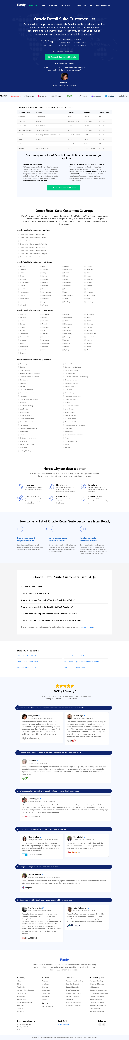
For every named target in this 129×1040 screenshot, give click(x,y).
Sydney (66, 350)
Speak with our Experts (24, 1002)
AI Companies (94, 987)
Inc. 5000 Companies (97, 1011)
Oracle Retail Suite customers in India (32, 257)
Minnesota (67, 282)
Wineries (68, 448)
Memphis (45, 346)
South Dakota (24, 298)
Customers (45, 996)
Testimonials (21, 987)
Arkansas (89, 266)
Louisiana (45, 279)
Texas (66, 298)
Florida (22, 273)
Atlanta (66, 321)
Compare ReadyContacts (25, 990)
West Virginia (91, 302)
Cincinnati (23, 340)
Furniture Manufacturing (27, 393)
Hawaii (66, 273)
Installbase (45, 984)
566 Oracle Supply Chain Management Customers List (83, 661)
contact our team (87, 627)
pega (93, 910)
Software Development (28, 438)
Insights (44, 999)
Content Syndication (72, 996)
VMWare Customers (97, 1002)
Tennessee (45, 298)
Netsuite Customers (96, 999)
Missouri (22, 286)
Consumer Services (71, 380)
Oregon (22, 295)
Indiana (44, 276)
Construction (24, 380)
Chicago (67, 314)
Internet (67, 402)
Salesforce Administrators (98, 990)
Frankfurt (23, 350)
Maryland (90, 279)
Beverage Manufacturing (73, 367)
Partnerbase (46, 993)
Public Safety (69, 428)
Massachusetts (25, 282)
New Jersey (46, 289)
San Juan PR (91, 330)
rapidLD (90, 718)
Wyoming (45, 305)
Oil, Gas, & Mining (70, 419)
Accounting (23, 364)
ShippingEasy (44, 763)
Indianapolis (46, 337)
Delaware (90, 269)
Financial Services (70, 386)
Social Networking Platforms (74, 435)
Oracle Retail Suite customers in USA (32, 234)
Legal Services (69, 409)
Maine (66, 279)
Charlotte (45, 334)
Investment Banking (26, 406)
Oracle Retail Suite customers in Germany (33, 250)
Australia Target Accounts (98, 1005)
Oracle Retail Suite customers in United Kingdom (35, 241)
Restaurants (69, 431)
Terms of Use (21, 993)
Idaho (88, 273)
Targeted (45, 981)
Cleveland (90, 324)
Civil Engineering (70, 373)
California (23, 269)
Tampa (44, 330)
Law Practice (24, 409)
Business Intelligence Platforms (30, 373)
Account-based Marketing (74, 981)
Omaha (66, 346)
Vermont (23, 302)
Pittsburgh (67, 330)
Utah (88, 298)
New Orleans (24, 346)
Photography (24, 425)
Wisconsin (23, 305)
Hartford (67, 343)
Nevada (89, 286)
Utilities (67, 444)
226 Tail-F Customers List (26, 667)
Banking (22, 367)
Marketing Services (26, 415)
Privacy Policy (21, 996)
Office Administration (27, 419)
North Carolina (24, 292)
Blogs (19, 984)
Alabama (23, 266)
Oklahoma (90, 292)
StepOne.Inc (90, 840)
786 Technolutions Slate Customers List (31, 656)
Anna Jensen (64, 82)
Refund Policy (21, 999)
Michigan (45, 282)
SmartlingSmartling (45, 910)
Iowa (66, 276)
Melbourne (90, 350)
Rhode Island (68, 295)
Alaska (44, 266)
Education (23, 383)
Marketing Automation (73, 1002)
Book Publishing (25, 370)
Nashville (89, 340)
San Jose (23, 317)
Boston (44, 317)
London (89, 346)
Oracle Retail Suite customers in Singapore (34, 254)
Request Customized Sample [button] (63, 57)
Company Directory (96, 981)
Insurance (23, 402)
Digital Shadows (47, 718)
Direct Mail (69, 999)
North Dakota (46, 292)
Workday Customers (97, 996)
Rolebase (45, 987)
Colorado (45, 269)
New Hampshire (25, 289)
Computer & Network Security (29, 377)
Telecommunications (71, 441)
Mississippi (90, 282)
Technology (23, 441)
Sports (67, 438)
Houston (45, 321)
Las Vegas (67, 337)
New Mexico (68, 289)
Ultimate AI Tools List (97, 984)
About (19, 981)
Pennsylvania (46, 295)
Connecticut (68, 269)
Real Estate (24, 431)
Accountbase (46, 990)
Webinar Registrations (73, 993)
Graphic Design (70, 393)
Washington (68, 302)
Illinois (22, 276)
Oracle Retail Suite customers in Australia (33, 244)
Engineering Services (71, 383)
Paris (43, 350)
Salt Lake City (91, 334)
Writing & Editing (25, 451)
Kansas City (68, 334)
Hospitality (23, 396)
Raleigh (66, 340)
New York (90, 289)
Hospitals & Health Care (73, 396)
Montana (45, 286)
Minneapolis (68, 324)
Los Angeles (46, 314)
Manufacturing (24, 412)
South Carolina (91, 295)
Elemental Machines (51, 840)
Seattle (22, 324)
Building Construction (71, 370)
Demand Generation (72, 987)
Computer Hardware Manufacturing (76, 377)
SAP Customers (95, 1008)
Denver (22, 327)
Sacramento (24, 334)
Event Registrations (72, 990)
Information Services (71, 399)
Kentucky (23, 279)
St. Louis (22, 330)
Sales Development (48, 1006)
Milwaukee (45, 340)
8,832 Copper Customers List (74, 667)
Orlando (89, 327)
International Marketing (73, 1005)
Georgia (44, 273)
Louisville (89, 343)
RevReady (20, 1005)
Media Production (70, 415)
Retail (22, 435)
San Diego (45, 327)
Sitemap (20, 1008)
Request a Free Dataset (101, 5)
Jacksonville (45, 343)
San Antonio (90, 337)
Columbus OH (24, 337)
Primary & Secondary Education (75, 425)
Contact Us (20, 1011)
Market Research (70, 412)
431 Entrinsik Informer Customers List (78, 656)
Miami (22, 321)
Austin (22, 343)
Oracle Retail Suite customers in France (32, 247)
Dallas (89, 317)
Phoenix (44, 324)
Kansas (89, 276)
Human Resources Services (29, 399)
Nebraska (67, 286)
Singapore (23, 353)
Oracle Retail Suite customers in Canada (33, 237)
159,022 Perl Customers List (27, 661)
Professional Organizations (28, 428)
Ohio (65, 292)
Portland (67, 327)
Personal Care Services (27, 422)
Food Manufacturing (26, 390)
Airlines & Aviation (70, 364)
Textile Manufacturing (27, 444)
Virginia (44, 302)
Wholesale (23, 448)
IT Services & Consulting (72, 406)
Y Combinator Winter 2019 (99, 993)
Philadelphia (68, 317)
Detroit (89, 321)
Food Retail (68, 390)
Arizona (66, 266)
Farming (22, 386)
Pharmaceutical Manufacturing (75, 422)
